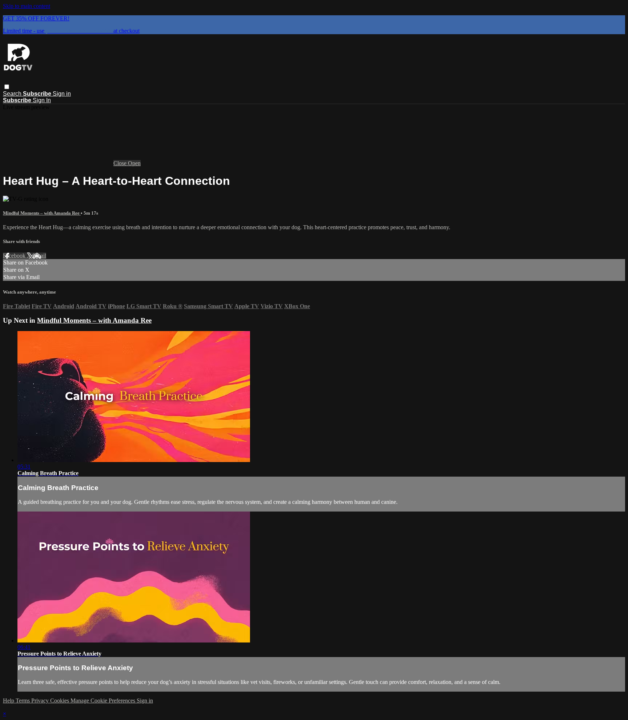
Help (9, 700)
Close (120, 163)
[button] (6, 86)
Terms (23, 700)
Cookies (60, 700)
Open (134, 163)
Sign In (42, 100)
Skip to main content (26, 6)
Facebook (15, 255)
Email (39, 255)
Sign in (62, 94)
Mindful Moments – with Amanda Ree (42, 213)
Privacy (40, 700)
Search (13, 94)
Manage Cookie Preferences (104, 700)
